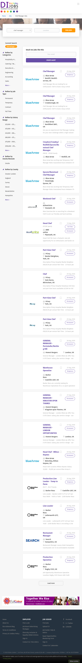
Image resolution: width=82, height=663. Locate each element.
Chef (45, 274)
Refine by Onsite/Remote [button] (9, 157)
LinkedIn (68, 627)
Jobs (10, 16)
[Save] (61, 71)
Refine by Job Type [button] (9, 92)
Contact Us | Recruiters (31, 642)
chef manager (11, 46)
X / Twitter (69, 623)
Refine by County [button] (11, 169)
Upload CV (46, 626)
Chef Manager (49, 71)
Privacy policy (7, 658)
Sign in (25, 638)
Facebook (69, 619)
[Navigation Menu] (78, 3)
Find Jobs (68, 30)
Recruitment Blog (9, 626)
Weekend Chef (49, 199)
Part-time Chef (49, 250)
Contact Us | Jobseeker (50, 645)
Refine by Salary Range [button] (10, 118)
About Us (6, 623)
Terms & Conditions (9, 630)
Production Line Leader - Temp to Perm (50, 481)
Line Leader (48, 506)
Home (4, 16)
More (7, 85)
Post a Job (26, 623)
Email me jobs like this (35, 50)
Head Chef (47, 223)
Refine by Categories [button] (7, 54)
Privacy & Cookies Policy (11, 634)
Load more (51, 583)
